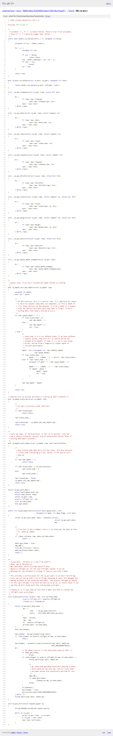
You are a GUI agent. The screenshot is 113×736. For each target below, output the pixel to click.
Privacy (19, 732)
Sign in (108, 3)
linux (18, 10)
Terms (25, 732)
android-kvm (8, 10)
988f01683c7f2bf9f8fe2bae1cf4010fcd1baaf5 (44, 10)
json (109, 732)
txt (103, 732)
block (71, 10)
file (47, 16)
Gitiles (13, 732)
